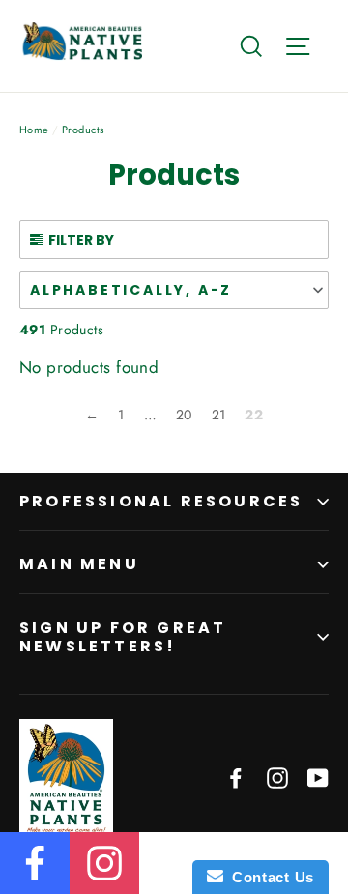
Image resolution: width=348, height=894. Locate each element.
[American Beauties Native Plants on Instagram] (277, 777)
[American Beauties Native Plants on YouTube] (318, 777)
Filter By (81, 239)
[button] (174, 290)
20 (184, 414)
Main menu (79, 564)
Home (34, 129)
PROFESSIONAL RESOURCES (161, 501)
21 (219, 414)
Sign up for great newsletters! (122, 637)
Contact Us (268, 877)
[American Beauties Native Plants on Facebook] (235, 777)
